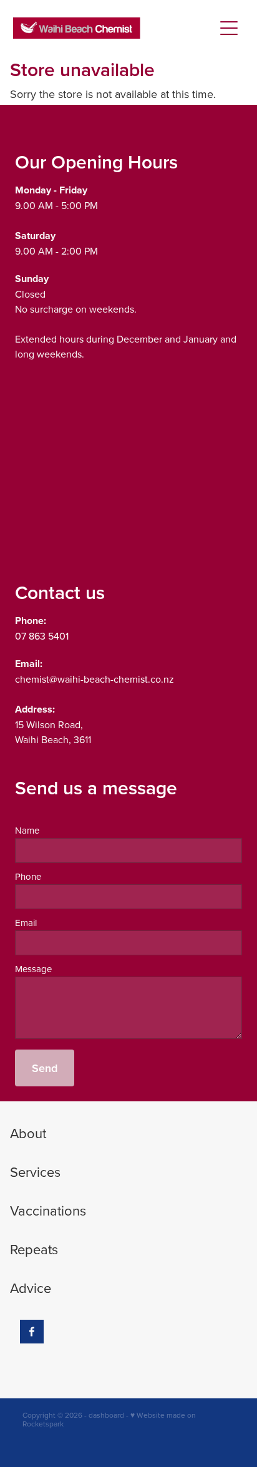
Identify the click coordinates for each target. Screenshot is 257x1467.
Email (26, 922)
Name (27, 830)
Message (33, 968)
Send (44, 1068)
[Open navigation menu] (229, 28)
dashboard (106, 1415)
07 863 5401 (42, 636)
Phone (28, 876)
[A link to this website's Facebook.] (32, 1331)
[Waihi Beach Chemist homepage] (114, 28)
